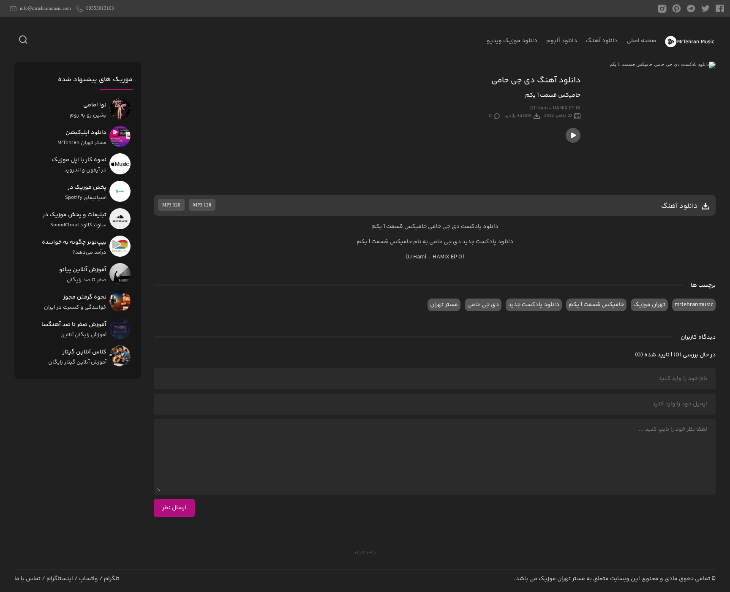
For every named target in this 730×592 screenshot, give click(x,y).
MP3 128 (202, 204)
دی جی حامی (483, 305)
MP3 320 (171, 204)
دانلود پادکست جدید (487, 242)
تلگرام (111, 579)
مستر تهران (444, 305)
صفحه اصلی (641, 41)
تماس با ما (27, 579)
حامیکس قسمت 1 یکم (596, 305)
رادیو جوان (365, 551)
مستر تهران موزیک (562, 579)
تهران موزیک (649, 305)
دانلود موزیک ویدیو (512, 41)
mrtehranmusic (694, 305)
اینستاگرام (59, 579)
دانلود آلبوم (561, 41)
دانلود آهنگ (602, 41)
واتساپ (88, 579)
